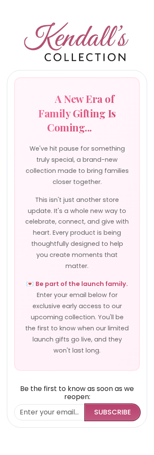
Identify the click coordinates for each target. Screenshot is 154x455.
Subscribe (112, 412)
